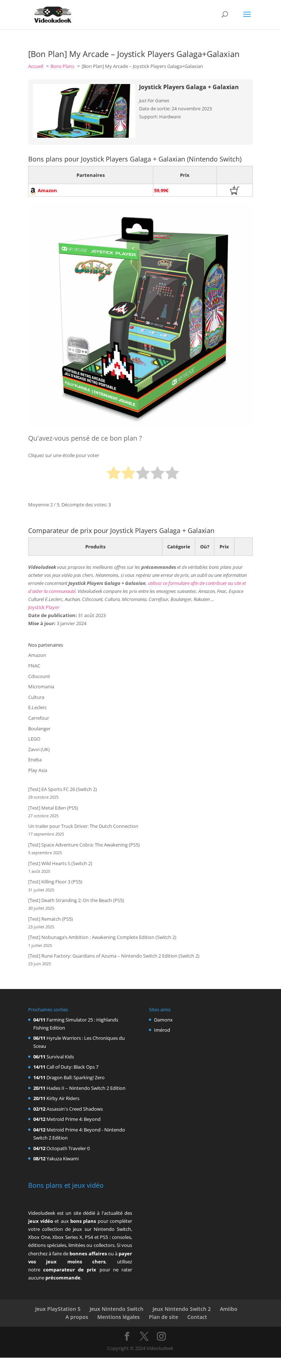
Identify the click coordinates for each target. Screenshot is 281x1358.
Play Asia (37, 770)
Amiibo (228, 1308)
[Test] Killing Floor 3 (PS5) (55, 881)
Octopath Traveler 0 (68, 1148)
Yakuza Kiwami (62, 1158)
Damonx (163, 1019)
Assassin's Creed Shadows (74, 1109)
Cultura (36, 697)
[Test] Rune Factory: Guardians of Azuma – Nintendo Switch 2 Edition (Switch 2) (113, 955)
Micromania (41, 686)
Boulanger (39, 728)
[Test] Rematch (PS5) (50, 919)
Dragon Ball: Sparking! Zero (75, 1077)
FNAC (34, 665)
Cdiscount (39, 676)
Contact (197, 1316)
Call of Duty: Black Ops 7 (72, 1067)
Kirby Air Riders (62, 1098)
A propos (76, 1316)
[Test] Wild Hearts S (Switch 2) (60, 863)
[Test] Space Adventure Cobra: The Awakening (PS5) (84, 844)
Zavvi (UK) (39, 749)
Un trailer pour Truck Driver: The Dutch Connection (83, 826)
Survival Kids (60, 1056)
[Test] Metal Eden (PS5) (53, 807)
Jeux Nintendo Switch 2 (182, 1308)
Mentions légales (118, 1316)
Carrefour (38, 718)
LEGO (34, 738)
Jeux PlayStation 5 (57, 1308)
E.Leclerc (37, 707)
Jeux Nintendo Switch (116, 1308)
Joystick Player (43, 607)
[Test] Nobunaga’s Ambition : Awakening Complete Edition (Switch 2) (102, 937)
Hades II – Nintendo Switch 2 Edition (85, 1088)
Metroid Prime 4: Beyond (73, 1119)
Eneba (35, 759)
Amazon (37, 655)
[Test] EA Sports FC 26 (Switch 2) (62, 789)
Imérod (162, 1030)
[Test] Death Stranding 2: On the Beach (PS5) (76, 900)
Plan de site (163, 1316)
